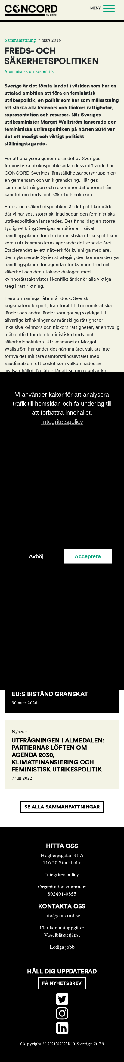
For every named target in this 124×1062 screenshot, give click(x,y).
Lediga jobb (62, 947)
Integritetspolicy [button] (62, 421)
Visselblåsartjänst (62, 935)
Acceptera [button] (88, 556)
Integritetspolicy (62, 875)
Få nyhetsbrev (62, 983)
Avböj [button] (36, 556)
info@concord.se (62, 916)
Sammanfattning (20, 40)
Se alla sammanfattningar (62, 807)
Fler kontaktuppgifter (62, 928)
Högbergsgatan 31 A (62, 855)
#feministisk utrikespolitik (29, 71)
